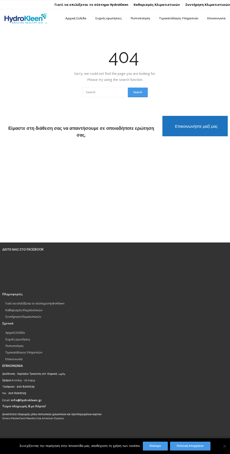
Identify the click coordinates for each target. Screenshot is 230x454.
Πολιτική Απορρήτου (190, 445)
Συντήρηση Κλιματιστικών (207, 4)
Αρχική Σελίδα (15, 333)
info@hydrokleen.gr (26, 400)
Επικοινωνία (13, 359)
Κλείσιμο (155, 445)
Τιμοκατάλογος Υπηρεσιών (23, 352)
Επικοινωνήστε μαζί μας (196, 126)
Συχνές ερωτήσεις (17, 339)
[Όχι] (224, 446)
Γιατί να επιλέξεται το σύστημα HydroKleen (91, 4)
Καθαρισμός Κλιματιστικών (157, 4)
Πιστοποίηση (14, 346)
